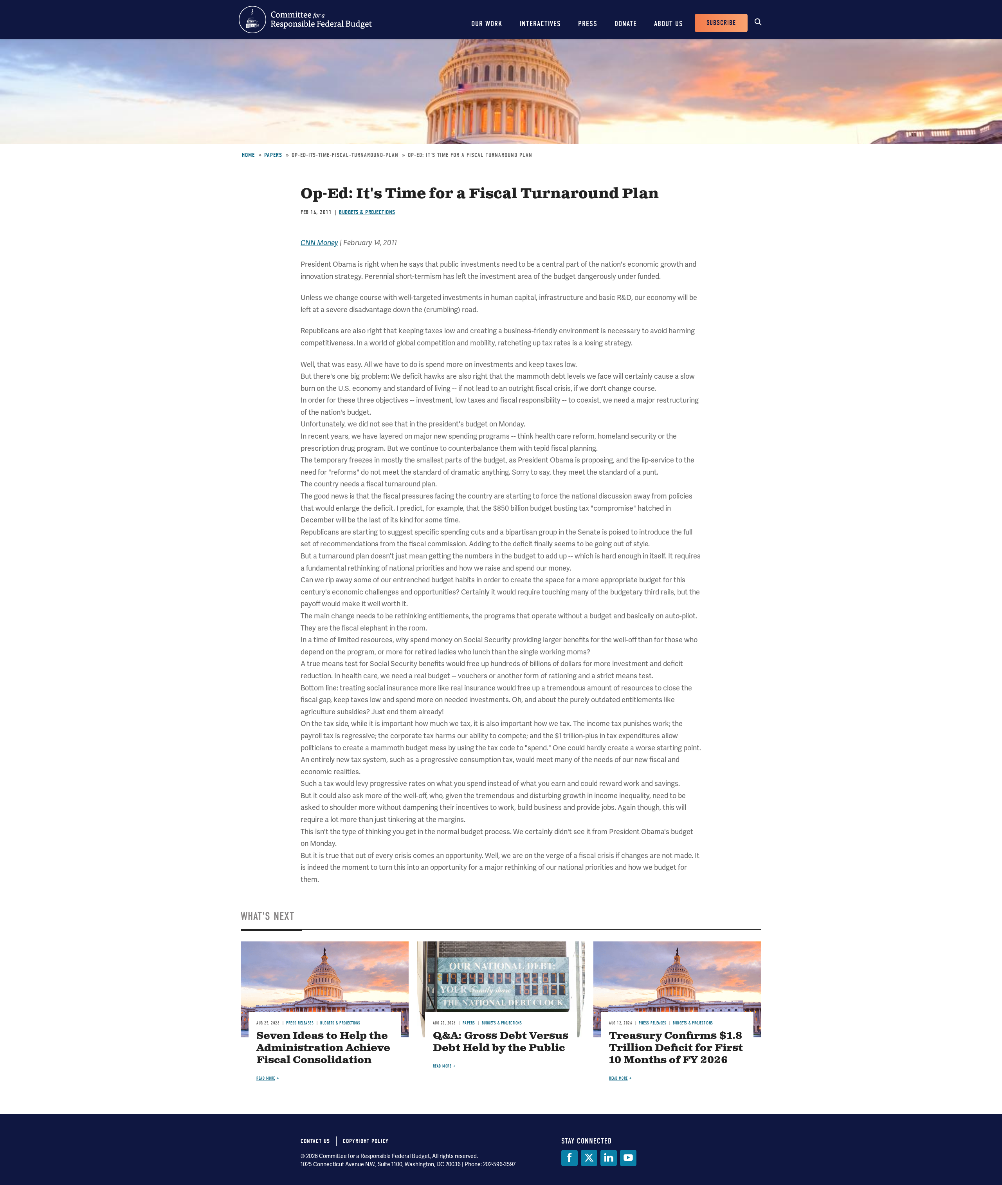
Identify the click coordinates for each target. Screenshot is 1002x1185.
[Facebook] (569, 1158)
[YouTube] (628, 1158)
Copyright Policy (366, 1141)
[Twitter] (589, 1158)
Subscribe (721, 23)
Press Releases (300, 1023)
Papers (273, 155)
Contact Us (315, 1141)
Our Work (487, 23)
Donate (626, 23)
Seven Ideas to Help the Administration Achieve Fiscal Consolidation (323, 1048)
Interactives (540, 23)
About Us (668, 23)
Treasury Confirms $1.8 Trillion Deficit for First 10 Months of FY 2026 (676, 1048)
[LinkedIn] (608, 1158)
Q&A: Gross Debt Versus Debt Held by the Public (500, 1042)
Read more (265, 1078)
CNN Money (319, 242)
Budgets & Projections (367, 212)
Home (248, 155)
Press (587, 23)
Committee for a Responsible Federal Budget (305, 19)
